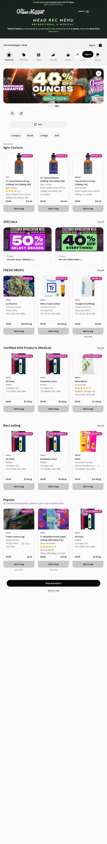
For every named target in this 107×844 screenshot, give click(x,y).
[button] (83, 11)
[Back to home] (30, 11)
